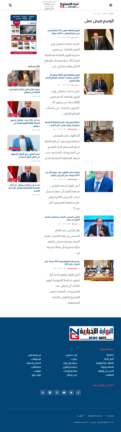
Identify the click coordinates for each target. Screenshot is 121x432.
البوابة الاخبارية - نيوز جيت (99, 422)
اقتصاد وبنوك (107, 367)
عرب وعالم (72, 375)
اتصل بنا (80, 416)
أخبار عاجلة (109, 359)
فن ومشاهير (14, 148)
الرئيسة (111, 13)
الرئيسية (110, 416)
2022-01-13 (65, 224)
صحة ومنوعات (70, 371)
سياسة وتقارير (70, 367)
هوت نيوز (36, 375)
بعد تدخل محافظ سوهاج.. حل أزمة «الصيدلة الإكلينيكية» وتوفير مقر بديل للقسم (24, 188)
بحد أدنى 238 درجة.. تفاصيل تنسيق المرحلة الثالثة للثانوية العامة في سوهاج (25, 123)
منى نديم (74, 37)
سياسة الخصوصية (95, 416)
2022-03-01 (65, 37)
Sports (110, 355)
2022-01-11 (61, 268)
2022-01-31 (61, 129)
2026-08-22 (35, 96)
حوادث (12, 84)
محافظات (13, 114)
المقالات (109, 375)
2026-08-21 (35, 161)
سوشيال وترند (70, 363)
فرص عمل (97, 13)
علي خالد (74, 224)
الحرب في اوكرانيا (106, 371)
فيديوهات (36, 359)
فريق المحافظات (72, 129)
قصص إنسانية (34, 363)
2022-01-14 (60, 179)
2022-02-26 (65, 85)
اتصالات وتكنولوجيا (105, 363)
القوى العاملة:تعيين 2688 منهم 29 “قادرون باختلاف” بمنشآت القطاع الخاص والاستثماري (62, 78)
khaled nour (79, 422)
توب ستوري (71, 355)
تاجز (104, 13)
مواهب (37, 371)
